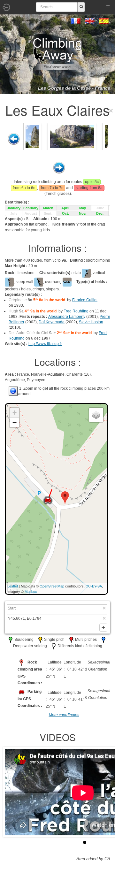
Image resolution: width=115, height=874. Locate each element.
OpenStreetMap (52, 585)
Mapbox (31, 591)
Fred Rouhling (76, 311)
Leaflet (12, 585)
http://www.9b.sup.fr (45, 343)
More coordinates (64, 715)
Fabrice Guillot (84, 300)
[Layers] (96, 415)
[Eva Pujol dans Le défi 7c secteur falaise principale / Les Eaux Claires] (72, 136)
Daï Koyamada (52, 322)
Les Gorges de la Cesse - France (74, 88)
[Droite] (59, 167)
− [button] (14, 422)
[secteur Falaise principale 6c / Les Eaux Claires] (32, 136)
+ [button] (14, 413)
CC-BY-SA (94, 585)
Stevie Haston (91, 322)
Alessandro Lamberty (66, 316)
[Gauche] (13, 139)
